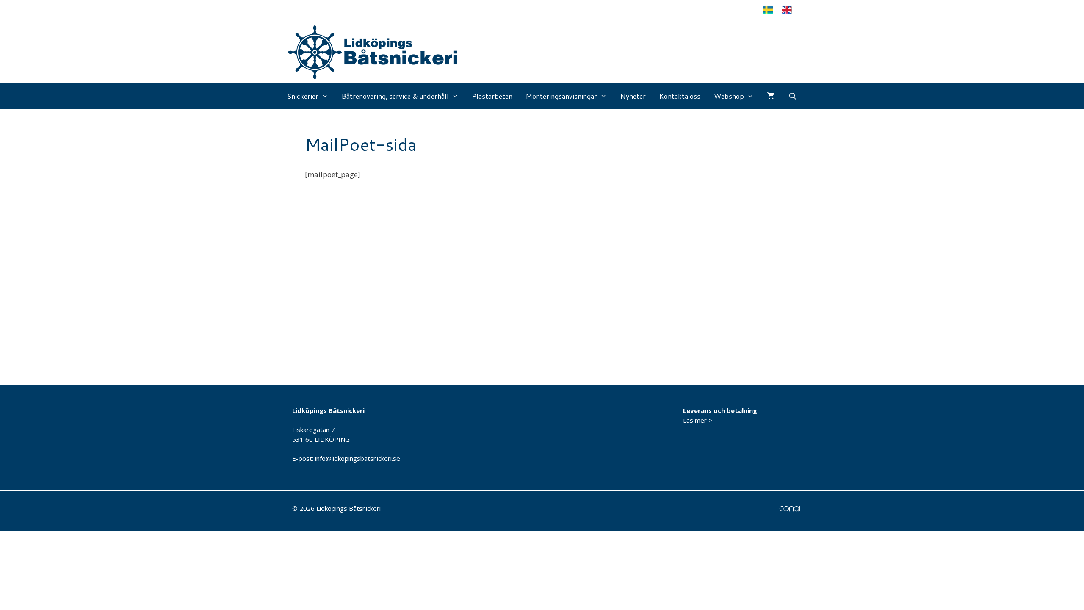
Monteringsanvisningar (561, 96)
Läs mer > (697, 420)
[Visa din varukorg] (770, 96)
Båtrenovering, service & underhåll (395, 96)
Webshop (729, 96)
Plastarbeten (492, 96)
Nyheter (633, 96)
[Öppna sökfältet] (792, 96)
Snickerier (302, 96)
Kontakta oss (679, 96)
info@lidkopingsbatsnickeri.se (357, 458)
